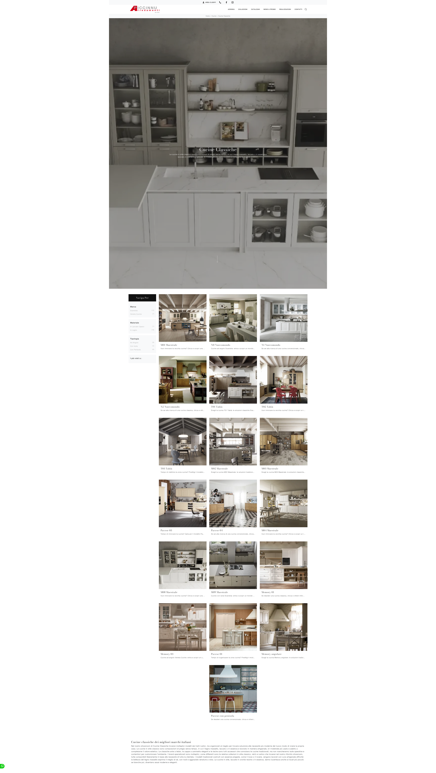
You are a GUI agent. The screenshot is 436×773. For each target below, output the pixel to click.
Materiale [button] (134, 323)
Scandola (134, 310)
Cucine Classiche (224, 16)
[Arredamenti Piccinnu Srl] (177, 9)
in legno (133, 330)
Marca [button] (133, 307)
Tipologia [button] (134, 339)
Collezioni (242, 9)
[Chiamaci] (220, 2)
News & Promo (270, 9)
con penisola (135, 350)
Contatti (298, 9)
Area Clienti (210, 2)
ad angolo (134, 342)
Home (208, 16)
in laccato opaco (137, 326)
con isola (134, 346)
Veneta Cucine (136, 314)
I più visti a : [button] (136, 358)
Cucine (214, 16)
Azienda (231, 9)
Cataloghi (255, 9)
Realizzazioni (285, 9)
